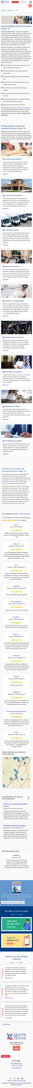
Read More (6, 174)
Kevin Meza (8, 1018)
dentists (19, 107)
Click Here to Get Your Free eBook (13, 902)
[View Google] (14, 1078)
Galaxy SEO (19, 1084)
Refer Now (6, 1056)
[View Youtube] (22, 1078)
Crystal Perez (9, 978)
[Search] (30, 5)
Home (3, 10)
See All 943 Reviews (25, 513)
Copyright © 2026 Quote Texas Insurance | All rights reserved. (17, 1083)
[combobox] (15, 5)
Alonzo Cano (9, 998)
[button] (14, 758)
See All (29, 797)
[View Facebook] (11, 1078)
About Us (10, 1080)
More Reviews (7, 1024)
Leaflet (6, 787)
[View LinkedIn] (18, 1078)
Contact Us (15, 1080)
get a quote (16, 479)
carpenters (14, 107)
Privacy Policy (22, 1080)
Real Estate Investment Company (15, 825)
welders (27, 107)
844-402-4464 (7, 481)
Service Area (10, 10)
